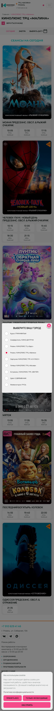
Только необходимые (37, 698)
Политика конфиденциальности (18, 692)
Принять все (12, 698)
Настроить (27, 705)
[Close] (49, 325)
